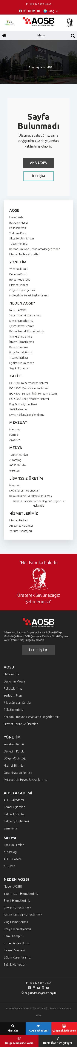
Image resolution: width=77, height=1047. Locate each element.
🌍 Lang (48, 11)
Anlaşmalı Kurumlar (21, 525)
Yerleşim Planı (17, 233)
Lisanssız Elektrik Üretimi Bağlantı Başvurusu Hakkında (38, 503)
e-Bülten (14, 470)
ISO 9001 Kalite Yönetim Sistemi (28, 383)
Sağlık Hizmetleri (19, 368)
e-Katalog (15, 460)
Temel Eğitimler (14, 807)
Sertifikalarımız (18, 409)
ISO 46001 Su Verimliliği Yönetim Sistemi (33, 393)
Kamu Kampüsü (19, 347)
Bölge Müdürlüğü (19, 279)
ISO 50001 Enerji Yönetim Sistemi (29, 398)
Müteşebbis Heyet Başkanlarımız (29, 295)
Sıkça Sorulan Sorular (21, 238)
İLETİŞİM (38, 176)
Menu (41, 35)
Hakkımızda (16, 217)
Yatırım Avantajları (20, 530)
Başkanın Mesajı (18, 222)
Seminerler (11, 828)
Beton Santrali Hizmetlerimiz (26, 331)
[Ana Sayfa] (4, 36)
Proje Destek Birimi (20, 352)
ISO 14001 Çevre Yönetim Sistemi (29, 388)
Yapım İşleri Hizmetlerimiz (25, 315)
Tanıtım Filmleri (18, 454)
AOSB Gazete (17, 465)
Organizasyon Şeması (22, 290)
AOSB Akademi (14, 800)
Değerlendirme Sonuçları (24, 490)
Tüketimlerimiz (18, 243)
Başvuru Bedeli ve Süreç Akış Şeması (30, 495)
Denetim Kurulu (18, 274)
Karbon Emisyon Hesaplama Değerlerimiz (34, 249)
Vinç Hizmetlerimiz (20, 336)
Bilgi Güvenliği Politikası (23, 404)
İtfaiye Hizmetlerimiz (21, 341)
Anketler (14, 440)
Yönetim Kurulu (18, 269)
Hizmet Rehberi (18, 520)
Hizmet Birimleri (19, 284)
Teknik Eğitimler (14, 814)
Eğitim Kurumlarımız (21, 363)
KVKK (38, 1015)
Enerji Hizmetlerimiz (21, 320)
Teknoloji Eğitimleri (16, 821)
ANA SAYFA (38, 162)
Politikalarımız (17, 227)
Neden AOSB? (17, 310)
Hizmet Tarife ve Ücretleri (24, 254)
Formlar (14, 434)
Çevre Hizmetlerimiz (21, 326)
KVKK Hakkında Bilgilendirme (26, 414)
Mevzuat (14, 429)
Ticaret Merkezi (18, 357)
